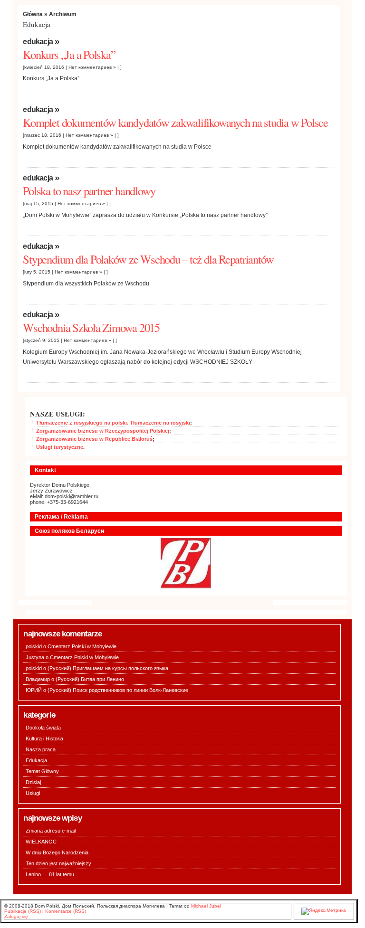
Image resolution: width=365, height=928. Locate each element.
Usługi (33, 793)
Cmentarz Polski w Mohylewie (82, 646)
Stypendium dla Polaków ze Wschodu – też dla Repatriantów (148, 259)
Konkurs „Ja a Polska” (69, 54)
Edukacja (38, 42)
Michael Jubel (206, 906)
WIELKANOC (41, 841)
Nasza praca (41, 749)
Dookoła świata (43, 727)
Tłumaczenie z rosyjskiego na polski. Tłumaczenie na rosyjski (113, 423)
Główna (33, 14)
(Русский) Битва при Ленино (90, 679)
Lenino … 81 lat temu (50, 874)
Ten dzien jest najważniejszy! (59, 863)
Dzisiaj (33, 782)
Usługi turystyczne (59, 447)
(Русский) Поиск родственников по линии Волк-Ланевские (118, 690)
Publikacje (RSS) (22, 911)
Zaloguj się (16, 916)
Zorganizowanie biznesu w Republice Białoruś (94, 439)
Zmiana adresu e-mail (51, 830)
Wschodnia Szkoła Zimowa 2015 (91, 327)
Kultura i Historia (44, 738)
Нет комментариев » (92, 67)
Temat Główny (42, 771)
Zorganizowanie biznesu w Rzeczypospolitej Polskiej (102, 431)
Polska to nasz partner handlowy (89, 191)
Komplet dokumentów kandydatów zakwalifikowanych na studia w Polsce (175, 122)
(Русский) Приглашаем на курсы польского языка (108, 668)
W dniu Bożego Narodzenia (57, 852)
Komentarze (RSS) (65, 911)
